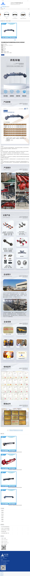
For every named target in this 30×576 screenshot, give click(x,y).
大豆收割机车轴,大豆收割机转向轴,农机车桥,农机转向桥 (16, 430)
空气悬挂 (2, 512)
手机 (2, 573)
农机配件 (2, 519)
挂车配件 (2, 517)
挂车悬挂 (2, 510)
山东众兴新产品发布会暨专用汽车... (5, 526)
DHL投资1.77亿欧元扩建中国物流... (5, 528)
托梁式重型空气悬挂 (3, 531)
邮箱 (2, 574)
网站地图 (2, 559)
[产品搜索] (28, 1)
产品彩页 (2, 521)
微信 (2, 572)
